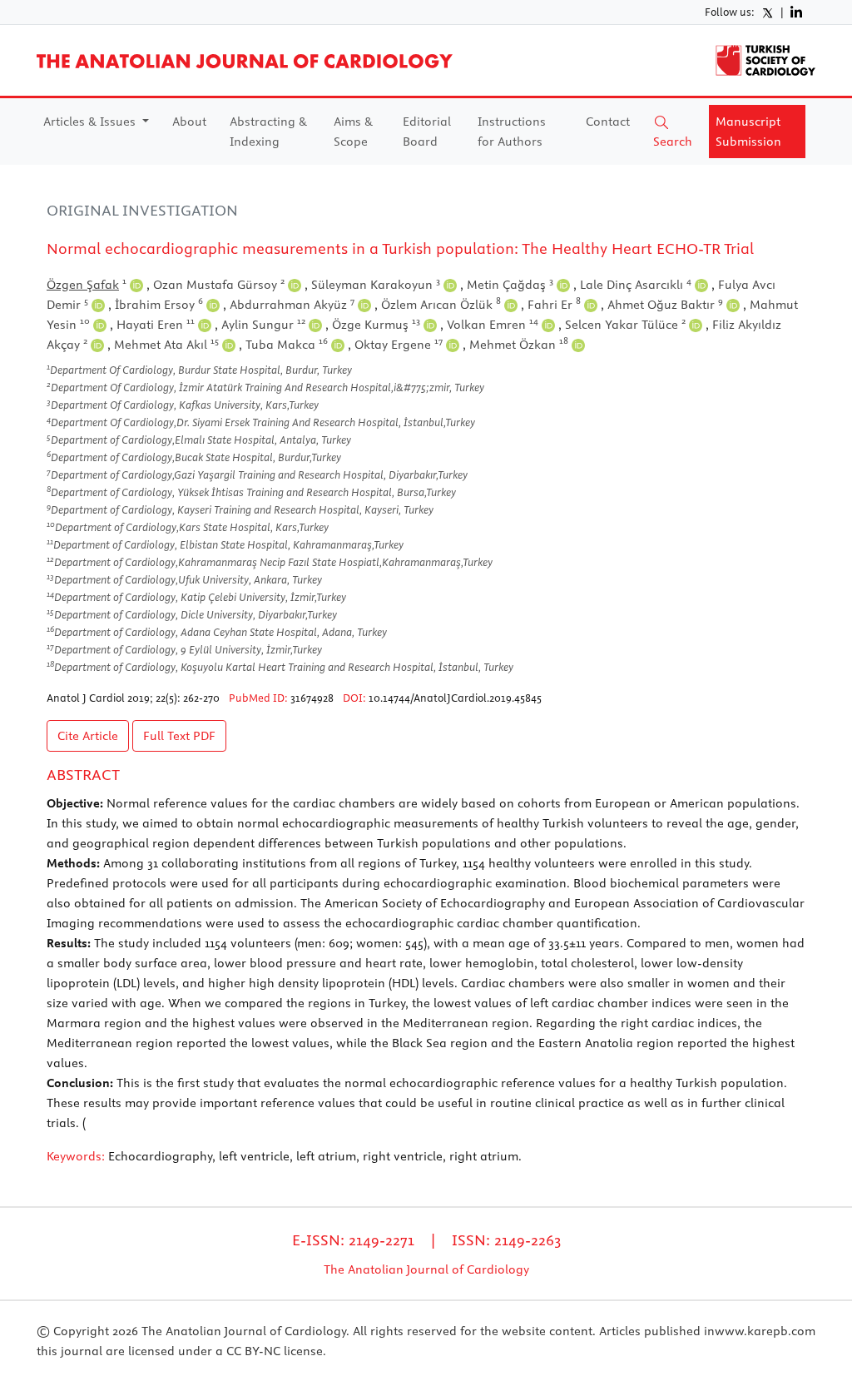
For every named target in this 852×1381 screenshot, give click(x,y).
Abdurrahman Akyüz (292, 304)
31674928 (312, 697)
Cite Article (87, 735)
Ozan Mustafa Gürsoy (219, 284)
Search (672, 141)
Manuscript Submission (748, 131)
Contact (608, 121)
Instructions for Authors (512, 131)
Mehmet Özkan (518, 344)
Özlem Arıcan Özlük (441, 304)
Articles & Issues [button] (91, 121)
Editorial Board (427, 131)
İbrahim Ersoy (159, 304)
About (189, 121)
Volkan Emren (492, 324)
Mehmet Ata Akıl (166, 344)
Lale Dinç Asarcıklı (635, 284)
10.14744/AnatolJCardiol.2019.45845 (455, 697)
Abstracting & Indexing (268, 131)
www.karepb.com (765, 1331)
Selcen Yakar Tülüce (625, 324)
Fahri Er (554, 304)
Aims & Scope (353, 131)
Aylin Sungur (263, 324)
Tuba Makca (286, 344)
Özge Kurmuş (376, 324)
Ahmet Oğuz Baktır (665, 304)
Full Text (179, 735)
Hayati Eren (155, 324)
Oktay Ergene (398, 344)
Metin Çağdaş (510, 284)
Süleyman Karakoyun (375, 284)
